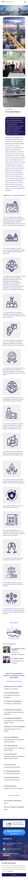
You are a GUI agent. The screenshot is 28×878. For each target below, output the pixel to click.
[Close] (26, 862)
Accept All (14, 875)
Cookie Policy (10, 871)
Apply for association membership (14, 832)
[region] (14, 869)
